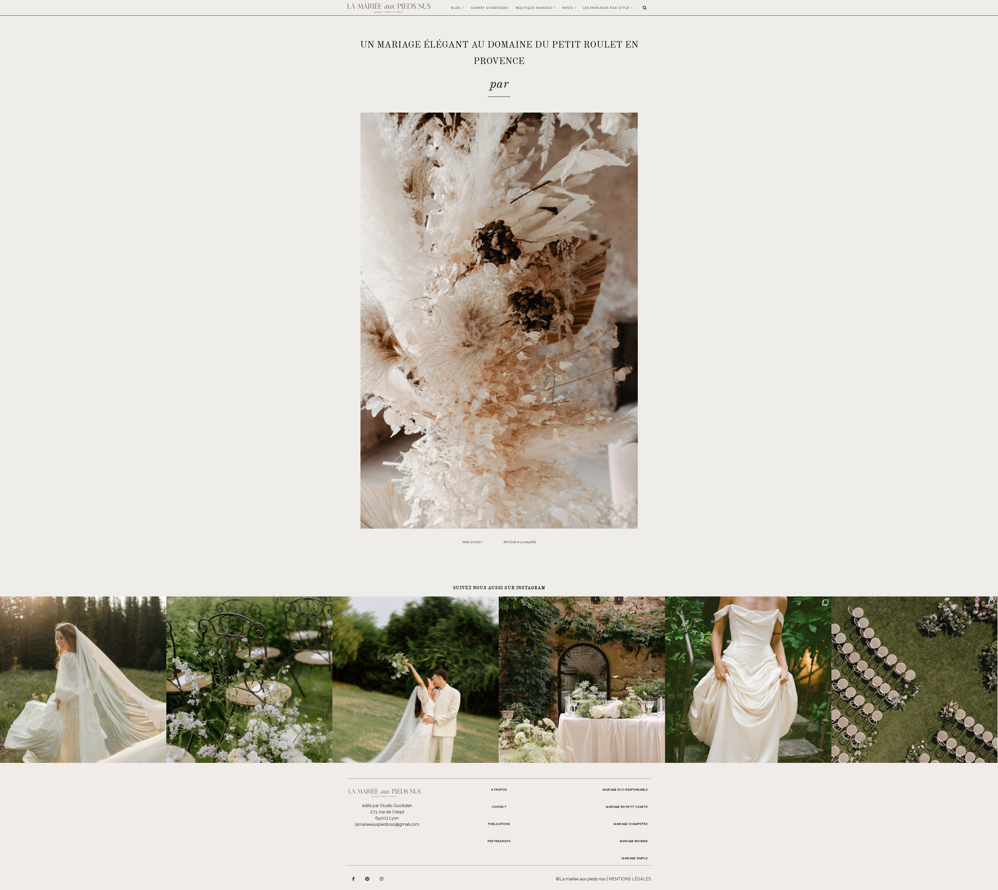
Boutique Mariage (534, 8)
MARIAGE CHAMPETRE (631, 824)
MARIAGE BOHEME (634, 841)
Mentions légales (630, 878)
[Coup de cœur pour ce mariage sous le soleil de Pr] (748, 679)
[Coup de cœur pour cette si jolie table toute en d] (582, 679)
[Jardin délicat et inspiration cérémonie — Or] (914, 679)
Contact (499, 807)
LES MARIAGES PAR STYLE (606, 8)
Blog (456, 8)
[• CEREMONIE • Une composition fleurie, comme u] (249, 679)
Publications (499, 824)
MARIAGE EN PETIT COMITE (627, 807)
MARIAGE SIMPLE (635, 858)
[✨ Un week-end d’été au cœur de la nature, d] (415, 679)
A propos (499, 790)
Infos (567, 8)
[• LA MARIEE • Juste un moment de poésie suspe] (83, 679)
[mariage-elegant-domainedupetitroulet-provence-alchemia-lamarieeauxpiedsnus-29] (499, 320)
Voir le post (472, 542)
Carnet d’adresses (489, 8)
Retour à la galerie (520, 542)
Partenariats (499, 841)
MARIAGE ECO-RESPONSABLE (625, 790)
